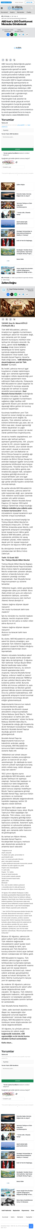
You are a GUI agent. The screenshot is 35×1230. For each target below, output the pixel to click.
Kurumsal (4, 12)
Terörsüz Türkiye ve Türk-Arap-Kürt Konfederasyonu (24, 205)
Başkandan (16, 1210)
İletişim (21, 2)
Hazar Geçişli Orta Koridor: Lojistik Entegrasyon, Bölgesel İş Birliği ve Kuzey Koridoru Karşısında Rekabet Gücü (25, 270)
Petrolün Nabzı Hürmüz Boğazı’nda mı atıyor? (24, 195)
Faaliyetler (29, 1217)
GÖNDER (17, 149)
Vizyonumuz (25, 1210)
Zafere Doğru (21, 184)
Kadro (12, 12)
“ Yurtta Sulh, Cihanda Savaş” (23, 213)
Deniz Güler (20, 259)
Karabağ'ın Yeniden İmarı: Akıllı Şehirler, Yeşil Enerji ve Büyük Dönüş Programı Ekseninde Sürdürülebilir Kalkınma (25, 252)
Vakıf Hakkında (6, 1210)
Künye (16, 2)
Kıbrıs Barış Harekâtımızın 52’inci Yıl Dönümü (25, 1201)
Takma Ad (5, 123)
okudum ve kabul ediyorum (16, 154)
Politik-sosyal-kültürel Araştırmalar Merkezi (22, 277)
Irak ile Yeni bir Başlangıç (24, 240)
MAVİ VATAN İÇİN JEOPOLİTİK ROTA (22, 223)
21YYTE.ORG (6, 16)
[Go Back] (31, 1226)
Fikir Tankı (13, 16)
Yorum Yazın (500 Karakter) (10, 134)
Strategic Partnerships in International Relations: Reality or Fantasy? (24, 233)
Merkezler (20, 12)
